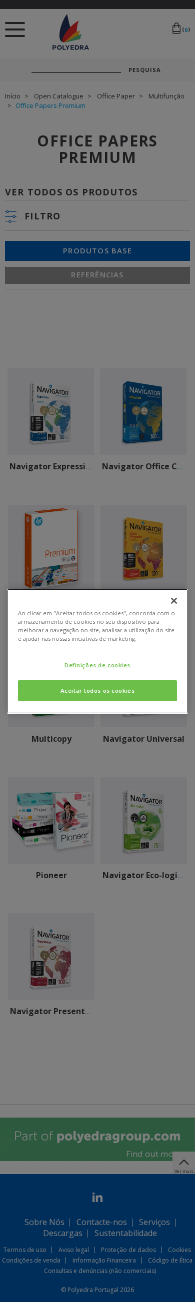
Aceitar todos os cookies (97, 690)
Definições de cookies (97, 665)
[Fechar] (174, 600)
